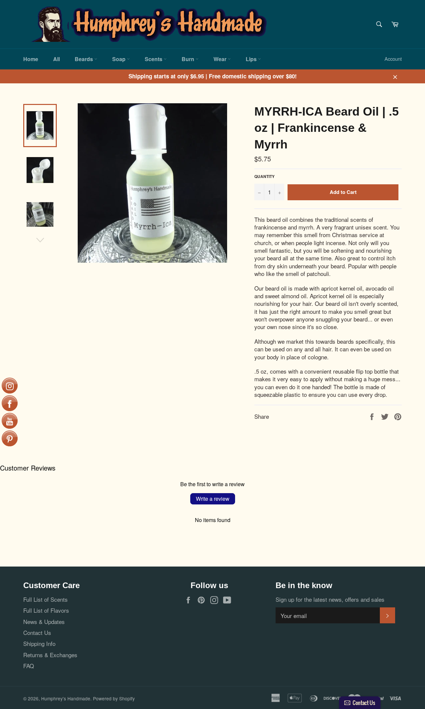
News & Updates (44, 621)
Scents (154, 59)
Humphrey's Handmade (65, 698)
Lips (252, 59)
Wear (220, 59)
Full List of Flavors (46, 610)
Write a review (212, 498)
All (56, 59)
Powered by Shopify (114, 698)
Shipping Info (39, 643)
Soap (119, 59)
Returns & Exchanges (50, 655)
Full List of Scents (45, 599)
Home (30, 59)
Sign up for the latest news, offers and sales (330, 599)
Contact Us (37, 632)
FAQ (28, 666)
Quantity (264, 176)
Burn (189, 59)
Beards (84, 59)
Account (393, 58)
